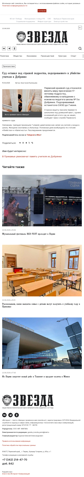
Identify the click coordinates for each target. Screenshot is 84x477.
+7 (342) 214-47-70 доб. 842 (14, 462)
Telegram (31, 135)
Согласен (42, 11)
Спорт (73, 56)
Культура (62, 56)
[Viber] (32, 142)
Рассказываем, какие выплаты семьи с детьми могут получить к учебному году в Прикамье (41, 305)
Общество (17, 56)
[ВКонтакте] (20, 142)
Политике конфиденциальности (14, 6)
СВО (49, 19)
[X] (29, 142)
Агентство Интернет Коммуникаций (16, 474)
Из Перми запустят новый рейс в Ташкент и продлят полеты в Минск (36, 377)
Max (39, 135)
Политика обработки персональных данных (19, 445)
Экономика (31, 56)
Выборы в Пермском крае (64, 19)
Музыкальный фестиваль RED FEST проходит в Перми (28, 234)
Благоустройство (61, 21)
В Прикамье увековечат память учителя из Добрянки (32, 156)
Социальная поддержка (25, 21)
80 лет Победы (16, 19)
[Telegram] (26, 142)
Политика (4, 56)
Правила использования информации (16, 441)
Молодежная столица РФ (34, 19)
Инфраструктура (44, 21)
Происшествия (47, 56)
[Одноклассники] (23, 142)
